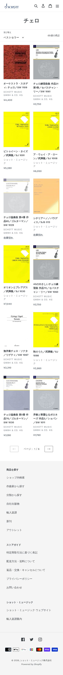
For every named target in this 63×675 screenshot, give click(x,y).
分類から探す (14, 495)
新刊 (9, 521)
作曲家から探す (15, 486)
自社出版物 (12, 503)
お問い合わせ (14, 587)
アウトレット (14, 530)
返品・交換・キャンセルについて (25, 570)
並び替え (7, 32)
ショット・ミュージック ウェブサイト (28, 610)
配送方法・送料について (20, 561)
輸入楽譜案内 (14, 618)
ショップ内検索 (15, 477)
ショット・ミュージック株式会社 (36, 660)
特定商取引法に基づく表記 (21, 552)
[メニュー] (57, 6)
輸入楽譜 (11, 512)
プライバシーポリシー (19, 578)
